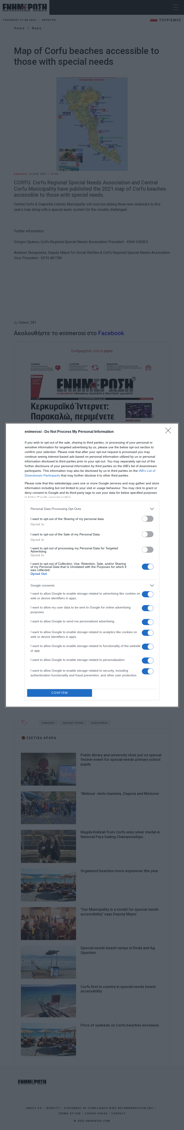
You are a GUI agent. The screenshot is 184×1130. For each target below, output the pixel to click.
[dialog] (92, 565)
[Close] (169, 432)
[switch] (147, 519)
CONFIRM (59, 692)
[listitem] (92, 509)
